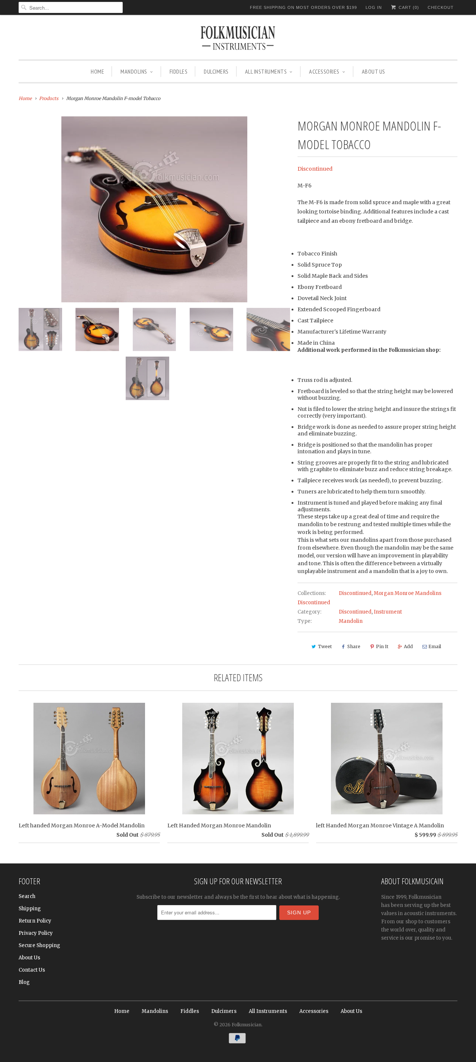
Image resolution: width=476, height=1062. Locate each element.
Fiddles (179, 71)
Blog (24, 982)
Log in (374, 7)
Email (434, 646)
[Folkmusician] (238, 39)
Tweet (325, 646)
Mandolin (351, 621)
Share (353, 646)
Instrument (388, 612)
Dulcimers (216, 71)
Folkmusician (246, 1024)
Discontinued (315, 168)
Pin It (382, 646)
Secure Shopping (39, 945)
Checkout (441, 7)
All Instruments (266, 71)
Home (97, 71)
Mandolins (133, 71)
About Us (373, 71)
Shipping (30, 908)
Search (27, 896)
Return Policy (35, 921)
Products (48, 98)
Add (408, 646)
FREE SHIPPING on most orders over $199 (303, 7)
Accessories (324, 71)
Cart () (408, 7)
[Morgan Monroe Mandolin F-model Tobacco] (154, 209)
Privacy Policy (36, 933)
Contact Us (32, 970)
